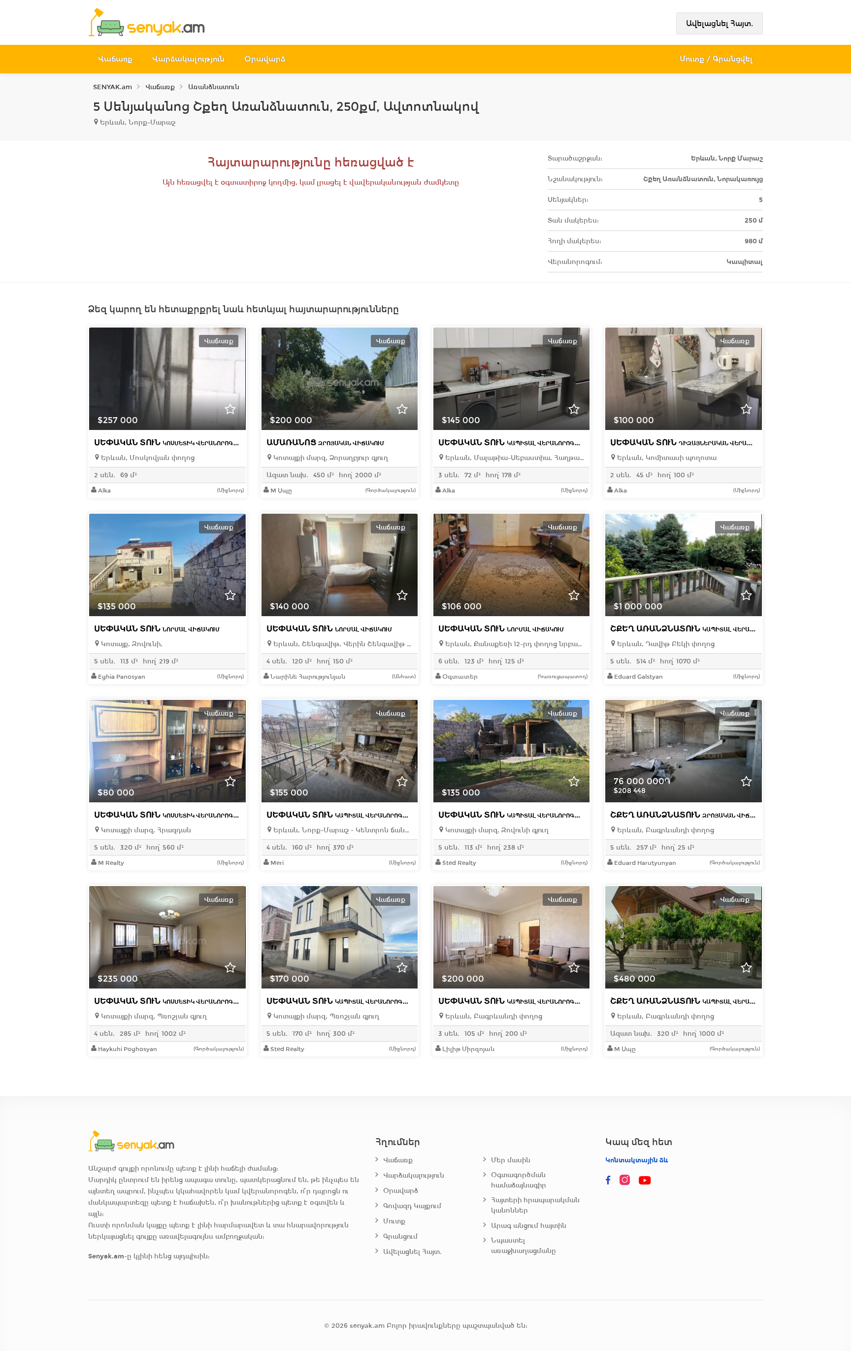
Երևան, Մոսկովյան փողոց (147, 458)
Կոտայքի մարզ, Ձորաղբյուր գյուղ (329, 458)
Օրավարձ (264, 59)
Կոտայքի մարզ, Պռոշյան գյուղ (153, 1016)
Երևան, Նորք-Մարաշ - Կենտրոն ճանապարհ (342, 830)
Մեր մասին (510, 1160)
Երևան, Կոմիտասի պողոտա (666, 458)
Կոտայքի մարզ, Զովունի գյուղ (496, 830)
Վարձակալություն (188, 59)
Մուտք (394, 1221)
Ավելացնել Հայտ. (719, 23)
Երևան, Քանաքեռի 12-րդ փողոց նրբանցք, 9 (514, 644)
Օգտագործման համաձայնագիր (518, 1180)
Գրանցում (400, 1236)
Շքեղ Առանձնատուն (696, 629)
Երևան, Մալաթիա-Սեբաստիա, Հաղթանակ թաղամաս (514, 458)
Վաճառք (115, 59)
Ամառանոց (325, 442)
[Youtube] (645, 1180)
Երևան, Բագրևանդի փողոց (664, 830)
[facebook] (608, 1180)
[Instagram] (627, 1180)
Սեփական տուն (170, 442)
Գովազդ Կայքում (412, 1206)
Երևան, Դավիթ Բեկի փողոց (665, 644)
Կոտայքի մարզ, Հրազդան (145, 830)
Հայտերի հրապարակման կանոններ (535, 1205)
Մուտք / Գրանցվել (716, 59)
